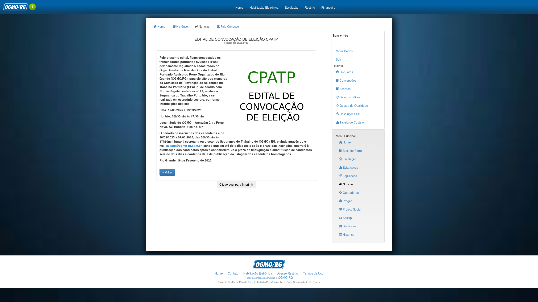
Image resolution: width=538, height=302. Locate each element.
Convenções (347, 80)
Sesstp (347, 218)
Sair (338, 59)
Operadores (350, 192)
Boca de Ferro (352, 150)
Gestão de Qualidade (353, 105)
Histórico (181, 26)
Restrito (310, 7)
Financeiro (328, 7)
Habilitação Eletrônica (264, 7)
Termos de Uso (313, 273)
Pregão (347, 201)
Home (239, 7)
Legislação (349, 176)
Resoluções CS (349, 114)
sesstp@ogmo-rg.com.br (184, 145)
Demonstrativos (349, 97)
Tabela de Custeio (351, 122)
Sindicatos (349, 226)
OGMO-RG (285, 277)
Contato (233, 273)
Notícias (204, 26)
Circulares (346, 72)
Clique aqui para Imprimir (236, 184)
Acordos (345, 89)
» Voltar (167, 172)
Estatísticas (350, 167)
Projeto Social (351, 209)
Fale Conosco (229, 26)
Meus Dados (344, 51)
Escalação (291, 7)
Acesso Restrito (287, 273)
